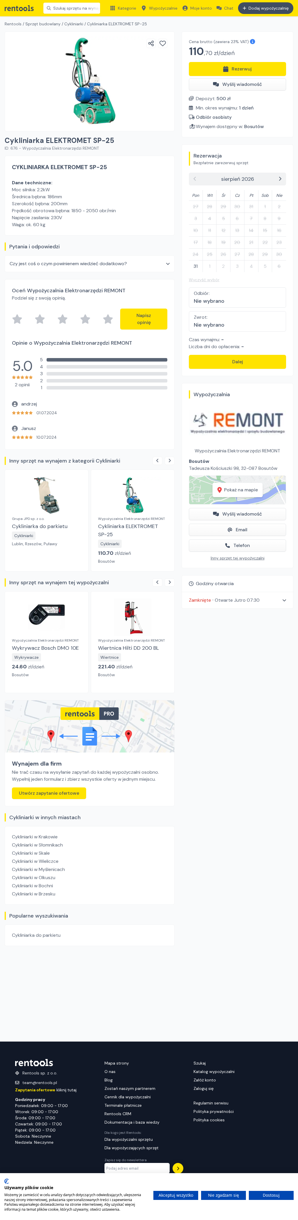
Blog (108, 1080)
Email (241, 530)
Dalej (237, 362)
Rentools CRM (117, 1113)
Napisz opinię (143, 318)
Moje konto (201, 8)
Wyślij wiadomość (242, 84)
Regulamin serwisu (211, 1103)
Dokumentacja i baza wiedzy (131, 1122)
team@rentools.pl (39, 1082)
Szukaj (200, 1063)
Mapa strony (116, 1063)
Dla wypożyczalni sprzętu (128, 1139)
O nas (110, 1071)
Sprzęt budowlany (43, 23)
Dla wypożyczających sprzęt (131, 1147)
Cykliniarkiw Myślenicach (38, 869)
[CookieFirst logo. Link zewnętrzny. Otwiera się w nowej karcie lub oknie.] (6, 1181)
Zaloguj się (204, 1088)
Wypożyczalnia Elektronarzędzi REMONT (237, 451)
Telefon (241, 545)
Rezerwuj (242, 69)
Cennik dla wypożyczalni (127, 1096)
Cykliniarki (73, 23)
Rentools (13, 23)
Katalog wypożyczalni (214, 1071)
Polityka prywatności (214, 1111)
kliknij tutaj (46, 1089)
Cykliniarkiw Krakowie (35, 837)
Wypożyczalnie (163, 8)
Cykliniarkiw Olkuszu (33, 877)
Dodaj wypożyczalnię (269, 8)
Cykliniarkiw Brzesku (33, 894)
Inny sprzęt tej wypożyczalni (238, 558)
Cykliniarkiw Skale (31, 853)
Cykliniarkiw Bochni (32, 886)
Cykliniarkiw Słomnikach (37, 845)
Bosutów (254, 126)
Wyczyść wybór (204, 279)
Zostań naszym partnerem (129, 1088)
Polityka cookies (209, 1119)
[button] (237, 600)
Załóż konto (205, 1080)
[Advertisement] (90, 994)
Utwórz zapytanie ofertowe (49, 793)
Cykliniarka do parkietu (36, 935)
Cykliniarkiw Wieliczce (35, 861)
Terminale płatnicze (123, 1105)
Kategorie (127, 8)
